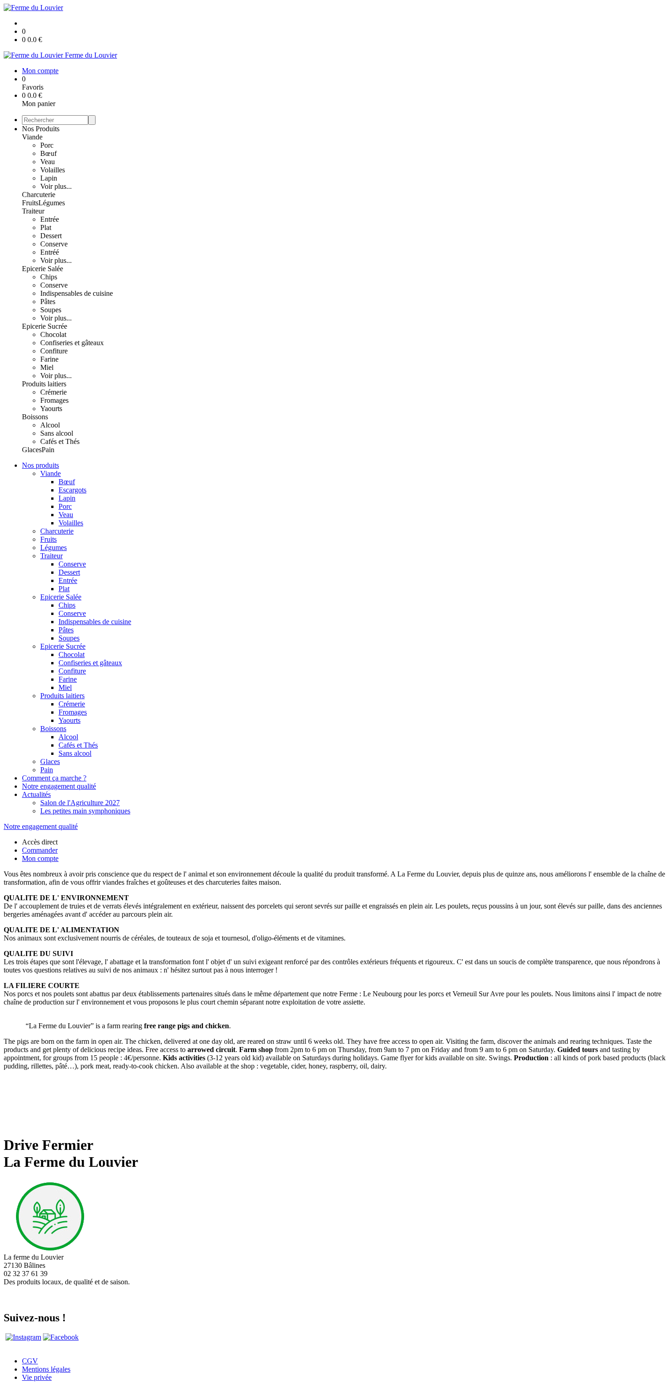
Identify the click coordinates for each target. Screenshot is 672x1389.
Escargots (72, 490)
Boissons (35, 417)
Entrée (49, 219)
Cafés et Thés (60, 441)
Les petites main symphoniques (85, 811)
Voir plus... (56, 186)
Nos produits (40, 465)
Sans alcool (56, 433)
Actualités (36, 794)
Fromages (54, 400)
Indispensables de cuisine (76, 293)
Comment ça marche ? (54, 778)
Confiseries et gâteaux (72, 343)
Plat (45, 227)
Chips (48, 277)
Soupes (50, 310)
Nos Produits (40, 129)
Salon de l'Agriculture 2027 (80, 803)
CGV (30, 1361)
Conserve (54, 244)
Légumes (51, 203)
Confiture (54, 351)
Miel (46, 367)
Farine (49, 359)
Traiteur (33, 211)
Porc (46, 145)
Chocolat (53, 334)
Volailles (52, 170)
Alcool (50, 425)
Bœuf (48, 153)
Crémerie (53, 392)
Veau (47, 162)
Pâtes (47, 301)
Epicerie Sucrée (44, 326)
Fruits (30, 203)
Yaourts (51, 408)
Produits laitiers (44, 384)
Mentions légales (46, 1369)
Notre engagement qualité (59, 786)
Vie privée (37, 1377)
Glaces (32, 450)
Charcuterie (38, 194)
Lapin (48, 178)
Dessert (51, 236)
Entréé (49, 252)
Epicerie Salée (42, 268)
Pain (48, 450)
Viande (32, 137)
